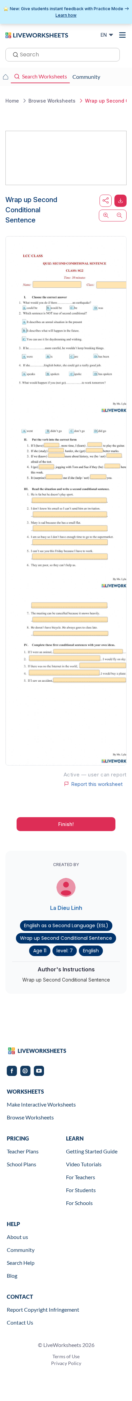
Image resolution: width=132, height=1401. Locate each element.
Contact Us (20, 1322)
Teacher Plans (23, 1151)
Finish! (66, 824)
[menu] (122, 35)
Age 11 (39, 950)
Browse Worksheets (30, 1117)
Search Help (21, 1262)
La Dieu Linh (66, 907)
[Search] (13, 54)
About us (17, 1237)
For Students (81, 1190)
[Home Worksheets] (5, 76)
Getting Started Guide (91, 1151)
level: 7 (65, 950)
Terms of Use (66, 1356)
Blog (12, 1275)
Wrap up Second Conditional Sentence (66, 938)
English (91, 950)
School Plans (21, 1164)
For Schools (79, 1203)
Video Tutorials (84, 1164)
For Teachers (80, 1177)
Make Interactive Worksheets (41, 1104)
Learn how (66, 15)
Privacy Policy (66, 1363)
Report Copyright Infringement (43, 1309)
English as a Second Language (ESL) (66, 925)
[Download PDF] (120, 201)
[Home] (36, 34)
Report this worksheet (97, 784)
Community (21, 1249)
